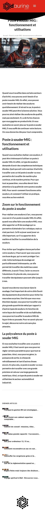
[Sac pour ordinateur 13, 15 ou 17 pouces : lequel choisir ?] (5, 440)
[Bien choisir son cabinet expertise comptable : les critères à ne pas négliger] (5, 416)
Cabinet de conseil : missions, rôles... (19, 427)
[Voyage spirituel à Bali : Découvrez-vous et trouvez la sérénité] (5, 476)
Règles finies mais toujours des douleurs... (21, 471)
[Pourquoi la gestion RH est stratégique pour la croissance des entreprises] (5, 408)
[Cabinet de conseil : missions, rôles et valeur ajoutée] (5, 425)
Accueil (5, 36)
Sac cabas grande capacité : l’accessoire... (22, 434)
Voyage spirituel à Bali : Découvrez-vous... (21, 478)
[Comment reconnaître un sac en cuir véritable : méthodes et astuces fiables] (5, 447)
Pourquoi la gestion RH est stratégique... (21, 410)
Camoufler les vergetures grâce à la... (20, 456)
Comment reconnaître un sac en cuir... (20, 449)
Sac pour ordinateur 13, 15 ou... (17, 441)
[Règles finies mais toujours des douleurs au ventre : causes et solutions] (5, 469)
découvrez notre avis (18, 323)
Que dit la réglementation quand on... (19, 463)
